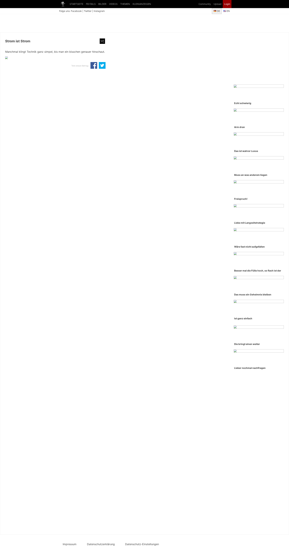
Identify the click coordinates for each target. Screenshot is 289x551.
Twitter (87, 11)
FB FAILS (91, 4)
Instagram (99, 11)
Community (205, 4)
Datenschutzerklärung (101, 544)
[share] (93, 65)
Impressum (69, 544)
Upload (217, 4)
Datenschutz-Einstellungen (142, 544)
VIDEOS (113, 4)
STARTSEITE (76, 4)
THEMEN (125, 4)
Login (227, 4)
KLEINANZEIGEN (142, 4)
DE (218, 11)
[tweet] (102, 65)
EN (228, 11)
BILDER (102, 4)
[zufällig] (102, 41)
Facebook (76, 11)
